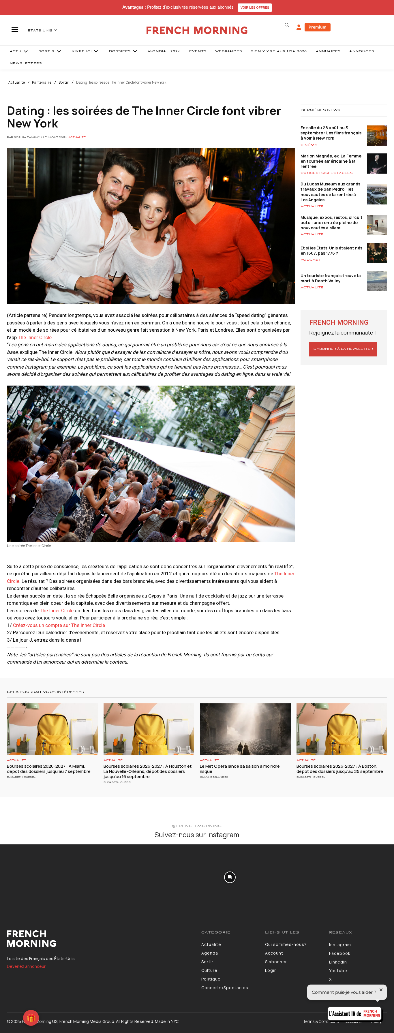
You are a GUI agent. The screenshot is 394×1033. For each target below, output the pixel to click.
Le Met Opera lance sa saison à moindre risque (240, 768)
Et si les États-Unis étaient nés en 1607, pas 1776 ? (331, 250)
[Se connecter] (299, 27)
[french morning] (197, 30)
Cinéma (309, 145)
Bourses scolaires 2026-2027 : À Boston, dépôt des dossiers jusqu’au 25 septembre (340, 768)
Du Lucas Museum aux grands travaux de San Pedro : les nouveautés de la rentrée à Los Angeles (330, 191)
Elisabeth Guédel (21, 777)
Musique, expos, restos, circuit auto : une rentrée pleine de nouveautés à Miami (332, 222)
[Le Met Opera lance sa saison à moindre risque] (245, 729)
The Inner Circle (35, 337)
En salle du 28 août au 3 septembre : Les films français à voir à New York (331, 133)
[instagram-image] (32, 876)
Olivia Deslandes (214, 777)
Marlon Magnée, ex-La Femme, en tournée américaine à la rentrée (332, 161)
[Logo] (100, 938)
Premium (318, 27)
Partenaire (42, 82)
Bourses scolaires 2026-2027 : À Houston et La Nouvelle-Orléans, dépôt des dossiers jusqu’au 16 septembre (148, 771)
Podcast (311, 260)
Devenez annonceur (26, 966)
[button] (287, 25)
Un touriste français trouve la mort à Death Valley (331, 278)
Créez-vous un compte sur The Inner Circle (59, 625)
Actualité (16, 82)
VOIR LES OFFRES (255, 7)
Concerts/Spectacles (327, 173)
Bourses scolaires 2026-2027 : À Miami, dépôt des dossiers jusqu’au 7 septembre (49, 768)
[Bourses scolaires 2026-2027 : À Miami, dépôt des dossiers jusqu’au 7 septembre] (52, 729)
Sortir (64, 82)
